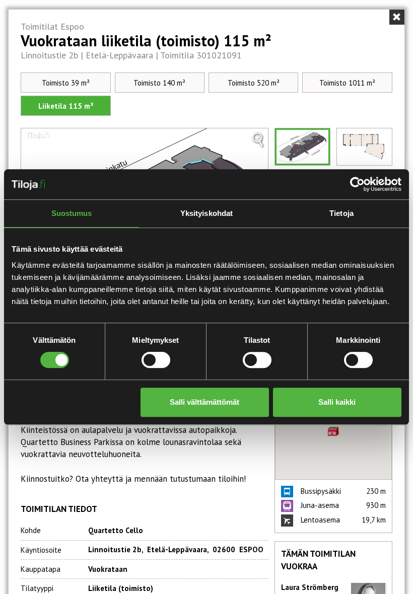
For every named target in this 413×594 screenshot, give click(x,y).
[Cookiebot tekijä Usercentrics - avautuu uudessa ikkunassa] (357, 184)
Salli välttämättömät (204, 402)
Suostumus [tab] (71, 213)
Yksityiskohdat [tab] (206, 213)
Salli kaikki (337, 402)
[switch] (156, 360)
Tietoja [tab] (341, 213)
